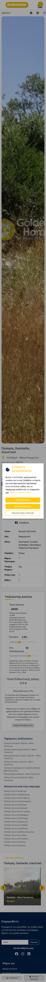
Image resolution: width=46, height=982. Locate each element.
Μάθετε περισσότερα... (20, 492)
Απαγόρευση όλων (22, 506)
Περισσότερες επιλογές (23, 513)
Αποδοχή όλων (23, 500)
